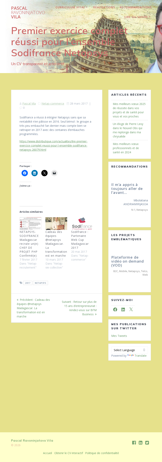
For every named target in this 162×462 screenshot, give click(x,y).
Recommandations (136, 7)
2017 (27, 283)
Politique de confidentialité (102, 453)
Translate (141, 355)
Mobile (123, 271)
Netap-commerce (52, 103)
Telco (144, 271)
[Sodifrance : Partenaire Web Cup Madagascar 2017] (82, 223)
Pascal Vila (28, 12)
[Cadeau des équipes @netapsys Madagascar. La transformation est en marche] (56, 223)
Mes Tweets (119, 336)
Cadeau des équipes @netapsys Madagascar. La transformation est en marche (56, 243)
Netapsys (40, 283)
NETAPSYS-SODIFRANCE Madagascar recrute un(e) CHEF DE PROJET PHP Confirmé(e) (29, 243)
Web (145, 274)
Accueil (47, 453)
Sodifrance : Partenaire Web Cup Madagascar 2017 (80, 240)
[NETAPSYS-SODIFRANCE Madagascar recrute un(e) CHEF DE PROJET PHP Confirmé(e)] (30, 223)
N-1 (131, 209)
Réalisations (104, 7)
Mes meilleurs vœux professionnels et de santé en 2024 (126, 148)
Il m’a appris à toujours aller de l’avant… (125, 188)
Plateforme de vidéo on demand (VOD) (127, 261)
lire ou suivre (136, 17)
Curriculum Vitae (70, 7)
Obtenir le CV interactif (68, 453)
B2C (115, 271)
